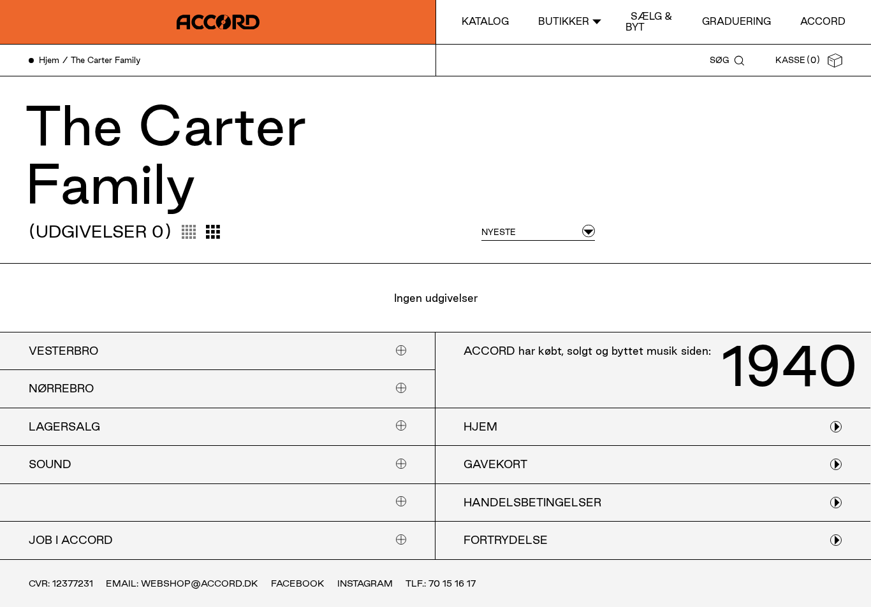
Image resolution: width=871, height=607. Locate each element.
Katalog (485, 21)
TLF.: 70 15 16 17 (441, 583)
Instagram (365, 583)
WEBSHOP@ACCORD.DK (199, 583)
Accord (822, 21)
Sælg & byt (649, 21)
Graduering (736, 21)
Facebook (298, 583)
